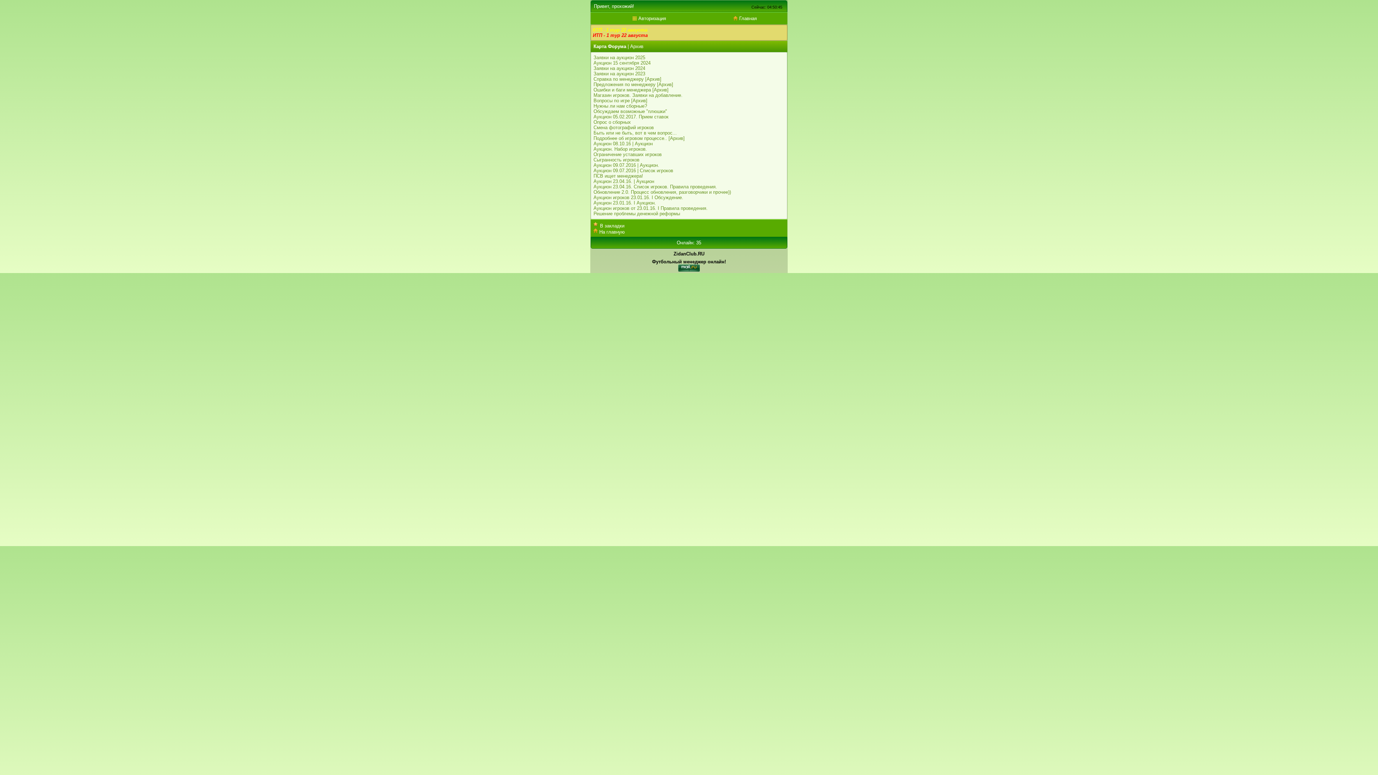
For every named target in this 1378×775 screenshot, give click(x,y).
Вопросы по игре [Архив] (620, 100)
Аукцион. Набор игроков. (620, 149)
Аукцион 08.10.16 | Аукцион (623, 143)
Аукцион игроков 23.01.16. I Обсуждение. (638, 197)
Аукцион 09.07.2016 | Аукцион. (626, 165)
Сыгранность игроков (616, 160)
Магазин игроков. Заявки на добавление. (638, 95)
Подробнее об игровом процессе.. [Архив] (639, 138)
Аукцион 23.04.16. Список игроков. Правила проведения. (655, 186)
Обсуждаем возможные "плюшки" (630, 111)
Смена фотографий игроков (624, 127)
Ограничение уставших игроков (628, 154)
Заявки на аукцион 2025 (619, 57)
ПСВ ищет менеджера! (618, 176)
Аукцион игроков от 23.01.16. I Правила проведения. (651, 208)
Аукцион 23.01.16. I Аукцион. (625, 203)
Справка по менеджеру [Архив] (627, 79)
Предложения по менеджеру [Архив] (633, 84)
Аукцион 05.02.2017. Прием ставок (631, 116)
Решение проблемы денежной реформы (637, 213)
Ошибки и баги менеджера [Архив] (631, 90)
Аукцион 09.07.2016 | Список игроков (633, 170)
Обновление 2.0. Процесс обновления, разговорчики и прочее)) (662, 192)
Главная (747, 18)
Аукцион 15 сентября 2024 (622, 63)
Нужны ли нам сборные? (620, 106)
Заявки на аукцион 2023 (619, 73)
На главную (612, 232)
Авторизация (651, 18)
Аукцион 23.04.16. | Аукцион (624, 181)
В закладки (612, 226)
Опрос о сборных (612, 122)
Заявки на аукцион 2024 (619, 68)
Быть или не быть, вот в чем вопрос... (635, 133)
